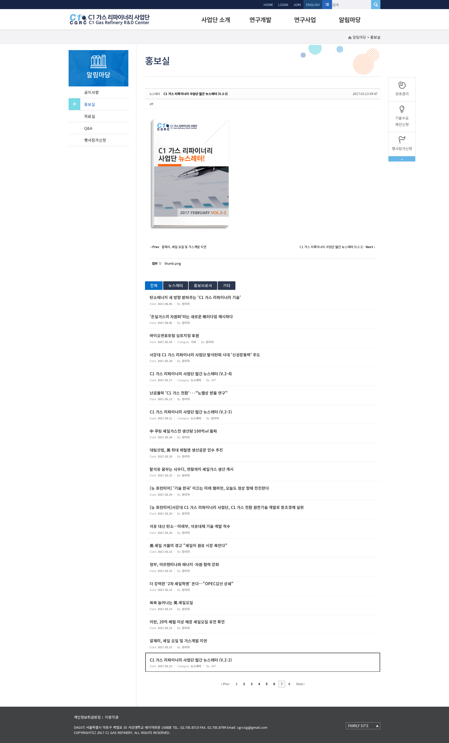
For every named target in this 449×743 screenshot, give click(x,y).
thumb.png (173, 263)
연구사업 (305, 19)
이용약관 (111, 717)
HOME (268, 4)
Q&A (88, 128)
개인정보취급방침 (87, 717)
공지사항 (91, 92)
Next (299, 684)
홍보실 (89, 104)
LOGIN (283, 4)
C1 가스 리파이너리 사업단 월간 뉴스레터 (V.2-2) (195, 93)
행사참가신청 (95, 140)
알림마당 (350, 19)
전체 (153, 285)
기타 (226, 285)
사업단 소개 (215, 19)
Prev (225, 684)
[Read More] (262, 300)
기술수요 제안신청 (402, 121)
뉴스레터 (175, 285)
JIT (151, 104)
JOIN (297, 4)
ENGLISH (313, 4)
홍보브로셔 (203, 285)
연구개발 (260, 19)
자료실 (89, 116)
